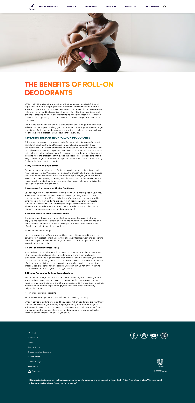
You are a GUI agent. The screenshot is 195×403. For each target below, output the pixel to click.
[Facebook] (134, 338)
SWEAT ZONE (111, 7)
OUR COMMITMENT (152, 7)
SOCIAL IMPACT (91, 7)
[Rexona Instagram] (144, 338)
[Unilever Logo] (160, 363)
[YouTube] (154, 338)
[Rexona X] (164, 338)
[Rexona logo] (32, 11)
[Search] (163, 6)
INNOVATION (71, 7)
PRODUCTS (129, 7)
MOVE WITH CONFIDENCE (48, 7)
